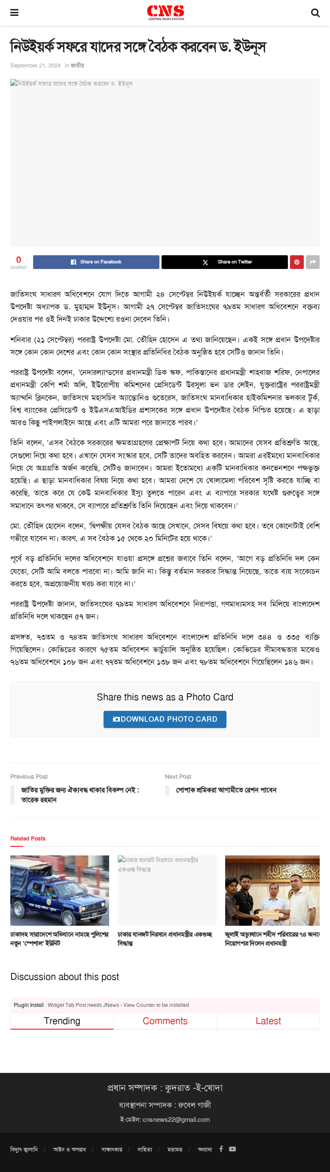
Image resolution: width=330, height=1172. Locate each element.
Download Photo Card (169, 719)
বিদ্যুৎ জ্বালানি (24, 1149)
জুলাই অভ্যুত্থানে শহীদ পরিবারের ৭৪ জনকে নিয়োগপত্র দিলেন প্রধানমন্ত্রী (274, 939)
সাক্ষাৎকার (111, 1149)
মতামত (175, 1149)
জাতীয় (77, 65)
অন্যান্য (205, 1149)
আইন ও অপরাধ (69, 1149)
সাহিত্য (145, 1149)
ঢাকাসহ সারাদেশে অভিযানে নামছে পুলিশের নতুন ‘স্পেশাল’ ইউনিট (59, 939)
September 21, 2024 (35, 65)
